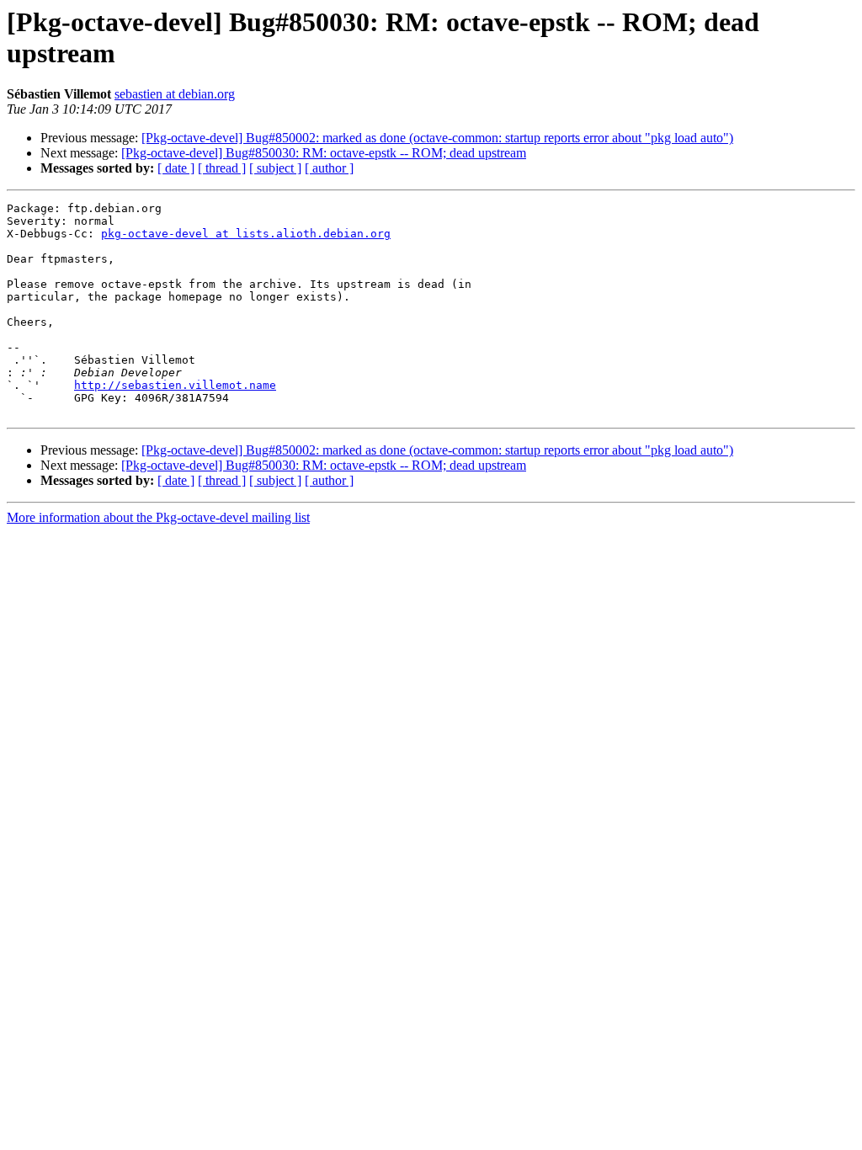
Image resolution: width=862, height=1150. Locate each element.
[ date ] (175, 168)
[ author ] (329, 168)
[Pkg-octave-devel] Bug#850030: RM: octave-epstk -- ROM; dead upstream (323, 153)
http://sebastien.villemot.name (175, 385)
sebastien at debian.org (174, 94)
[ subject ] (275, 168)
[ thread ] (222, 168)
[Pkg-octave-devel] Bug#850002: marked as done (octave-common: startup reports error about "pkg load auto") (437, 137)
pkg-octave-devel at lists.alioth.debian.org (246, 233)
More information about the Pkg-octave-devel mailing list (158, 517)
